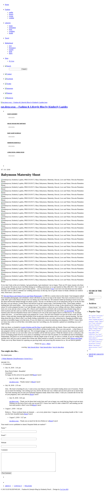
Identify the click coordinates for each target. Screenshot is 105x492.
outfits (11, 12)
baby (90, 317)
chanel (90, 319)
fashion (101, 321)
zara (90, 349)
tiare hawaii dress (33, 347)
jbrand (98, 330)
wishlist (11, 18)
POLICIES (28, 486)
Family (11, 50)
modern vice (92, 336)
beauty (11, 14)
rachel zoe (98, 341)
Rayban (90, 345)
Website (3, 442)
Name (3, 428)
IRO (90, 330)
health (11, 33)
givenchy (97, 325)
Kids (10, 51)
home (11, 26)
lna (97, 334)
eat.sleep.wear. (14, 382)
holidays (96, 328)
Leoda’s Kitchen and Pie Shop (31, 327)
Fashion (7, 9)
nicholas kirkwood (93, 339)
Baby (11, 53)
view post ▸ (11, 117)
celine (98, 317)
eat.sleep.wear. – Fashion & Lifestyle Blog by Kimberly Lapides (34, 106)
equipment (91, 321)
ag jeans (93, 315)
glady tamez (92, 326)
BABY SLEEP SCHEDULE (14, 133)
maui (100, 334)
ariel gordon (100, 315)
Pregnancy (12, 48)
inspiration (12, 27)
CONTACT (18, 486)
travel (100, 347)
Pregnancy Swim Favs (25, 358)
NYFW (100, 339)
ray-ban (98, 343)
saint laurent (96, 345)
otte (90, 341)
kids (97, 332)
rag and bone (92, 343)
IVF (10, 46)
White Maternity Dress (9, 358)
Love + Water (46, 344)
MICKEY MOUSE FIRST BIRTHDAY (16, 123)
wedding (12, 31)
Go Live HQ (64, 489)
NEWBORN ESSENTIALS (14, 142)
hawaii (101, 326)
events (11, 16)
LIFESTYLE (92, 334)
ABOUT (8, 486)
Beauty (94, 317)
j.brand (93, 330)
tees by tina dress (58, 347)
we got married (69, 311)
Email (3, 435)
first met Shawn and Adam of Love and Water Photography (23, 296)
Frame (93, 323)
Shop (6, 58)
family (96, 321)
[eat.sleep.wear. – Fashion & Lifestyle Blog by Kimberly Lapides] (24, 102)
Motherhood (9, 43)
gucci (97, 326)
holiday (90, 328)
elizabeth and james (97, 319)
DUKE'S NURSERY (12, 114)
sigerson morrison (93, 347)
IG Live (11, 61)
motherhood (99, 336)
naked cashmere (92, 337)
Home (7, 4)
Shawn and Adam (76, 338)
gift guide (98, 323)
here (52, 289)
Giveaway (91, 325)
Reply (35, 375)
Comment (4, 450)
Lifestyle (8, 23)
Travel (7, 38)
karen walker (92, 332)
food (10, 29)
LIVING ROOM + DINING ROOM (15, 152)
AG (89, 315)
